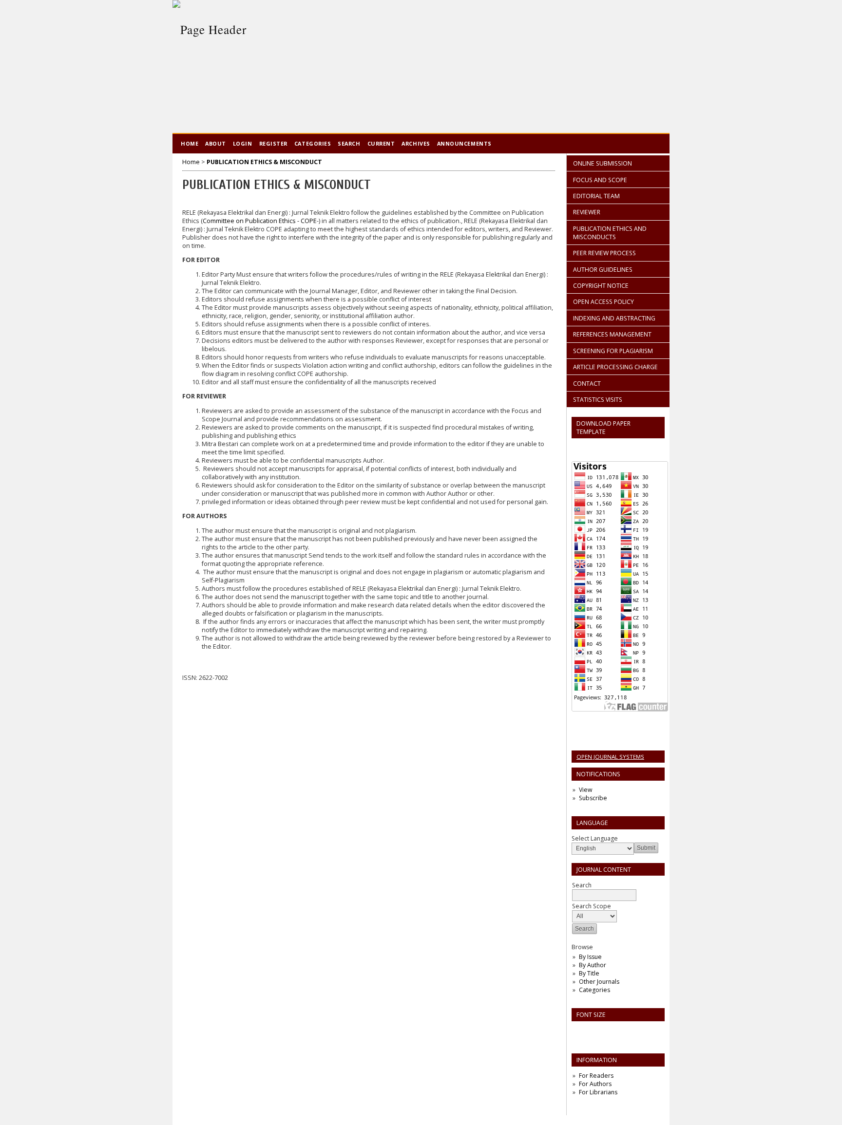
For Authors (595, 1084)
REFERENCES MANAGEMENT (612, 334)
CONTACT (587, 383)
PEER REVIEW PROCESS (604, 253)
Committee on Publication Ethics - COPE (260, 221)
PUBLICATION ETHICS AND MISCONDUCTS (610, 233)
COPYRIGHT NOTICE (601, 285)
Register (273, 143)
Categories (594, 990)
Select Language (595, 838)
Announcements (464, 143)
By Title (589, 973)
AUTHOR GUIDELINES (602, 269)
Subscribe (593, 798)
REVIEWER (586, 212)
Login (242, 143)
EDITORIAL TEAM (596, 196)
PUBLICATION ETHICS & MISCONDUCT (264, 162)
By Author (592, 965)
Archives (416, 143)
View (585, 790)
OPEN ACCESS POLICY (603, 302)
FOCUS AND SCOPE (600, 180)
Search (349, 143)
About (215, 143)
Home (189, 143)
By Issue (590, 957)
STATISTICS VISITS (597, 399)
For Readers (596, 1075)
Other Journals (599, 981)
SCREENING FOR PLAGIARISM (613, 351)
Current (381, 143)
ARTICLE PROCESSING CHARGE (615, 367)
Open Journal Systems (610, 756)
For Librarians (598, 1092)
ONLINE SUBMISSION (602, 163)
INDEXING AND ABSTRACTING (614, 318)
